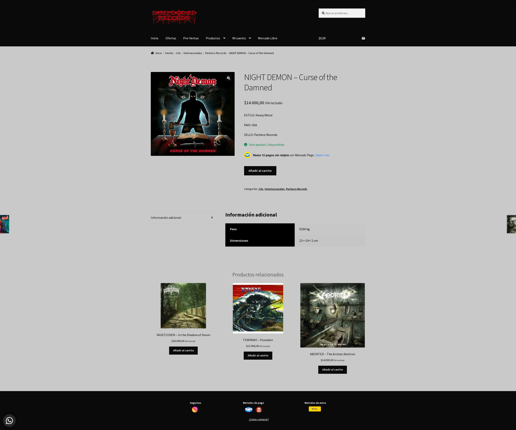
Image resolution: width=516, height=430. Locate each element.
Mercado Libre (267, 38)
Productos (213, 38)
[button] (228, 78)
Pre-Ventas (191, 38)
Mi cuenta (239, 38)
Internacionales (193, 53)
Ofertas (170, 38)
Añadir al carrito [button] (183, 350)
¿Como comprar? (259, 419)
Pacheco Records (215, 53)
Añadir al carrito (260, 171)
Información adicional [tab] (166, 218)
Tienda (169, 53)
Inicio (154, 38)
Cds (178, 53)
